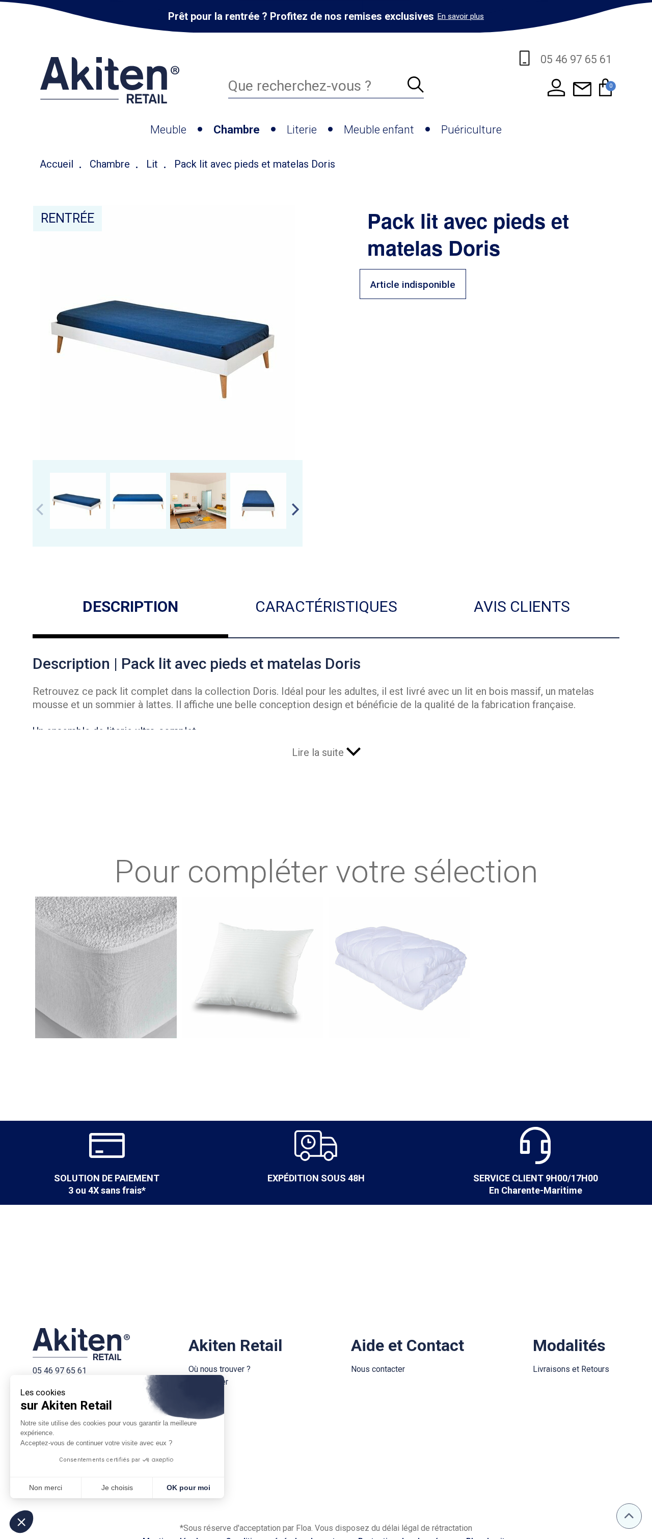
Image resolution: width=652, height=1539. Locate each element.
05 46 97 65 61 (60, 1370)
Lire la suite (319, 752)
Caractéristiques (326, 606)
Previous (39, 509)
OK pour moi (188, 1487)
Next (295, 509)
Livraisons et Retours (571, 1369)
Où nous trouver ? (219, 1369)
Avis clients (522, 606)
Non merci (45, 1487)
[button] (21, 1521)
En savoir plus (461, 16)
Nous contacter (378, 1369)
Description (130, 606)
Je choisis (117, 1487)
